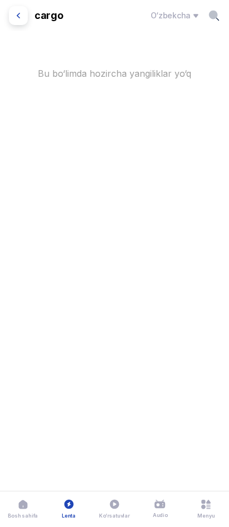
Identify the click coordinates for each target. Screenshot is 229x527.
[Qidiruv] (214, 15)
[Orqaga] (18, 15)
